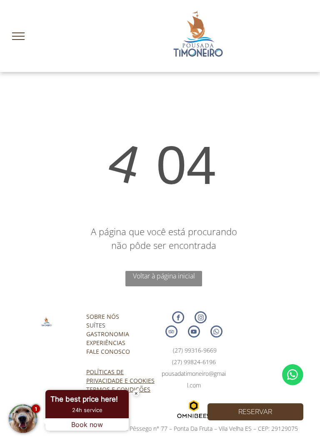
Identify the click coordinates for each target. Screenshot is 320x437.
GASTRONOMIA (107, 334)
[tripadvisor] (171, 332)
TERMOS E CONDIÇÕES (118, 389)
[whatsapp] (216, 332)
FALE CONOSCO (108, 351)
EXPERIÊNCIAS (105, 343)
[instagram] (201, 318)
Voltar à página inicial (164, 276)
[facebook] (178, 318)
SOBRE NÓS (102, 316)
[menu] (18, 36)
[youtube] (194, 332)
